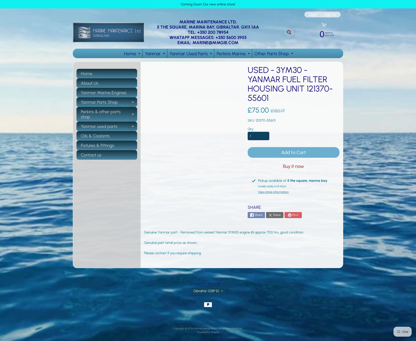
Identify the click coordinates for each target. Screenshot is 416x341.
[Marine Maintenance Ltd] (108, 32)
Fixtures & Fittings (97, 145)
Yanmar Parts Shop (109, 103)
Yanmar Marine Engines (104, 92)
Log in (313, 14)
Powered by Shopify (208, 332)
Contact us (91, 155)
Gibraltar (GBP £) (206, 291)
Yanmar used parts (109, 127)
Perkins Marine (234, 54)
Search (169, 317)
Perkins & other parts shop (109, 114)
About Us (89, 83)
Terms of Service (192, 317)
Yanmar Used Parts (191, 54)
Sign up (330, 14)
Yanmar (155, 54)
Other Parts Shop (274, 54)
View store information (273, 192)
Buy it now (293, 166)
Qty (250, 129)
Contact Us (243, 317)
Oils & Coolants (95, 135)
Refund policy (220, 317)
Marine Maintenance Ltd (207, 328)
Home (132, 54)
